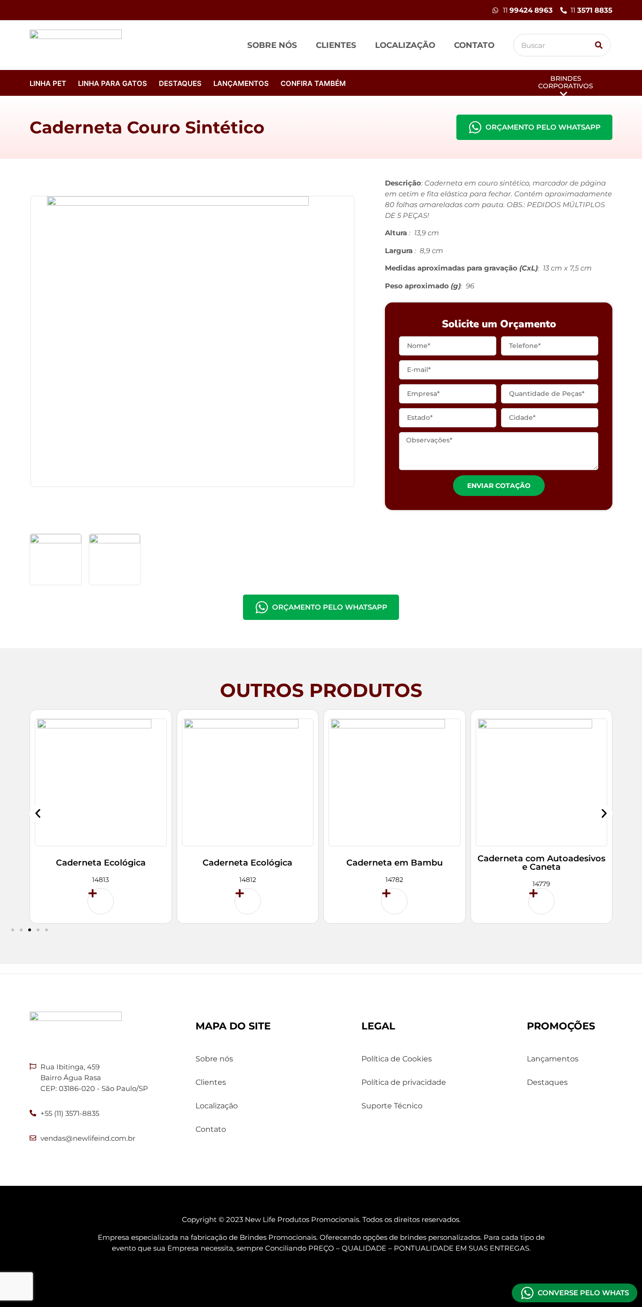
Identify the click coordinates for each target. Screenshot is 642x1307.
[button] (38, 813)
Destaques (180, 83)
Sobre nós (272, 45)
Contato (474, 45)
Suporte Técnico (392, 1105)
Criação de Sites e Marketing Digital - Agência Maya (321, 1274)
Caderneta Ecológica (101, 863)
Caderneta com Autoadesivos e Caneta (541, 862)
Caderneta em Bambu (394, 863)
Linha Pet (48, 83)
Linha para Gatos (112, 83)
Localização (405, 45)
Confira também (313, 83)
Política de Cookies (396, 1058)
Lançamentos (241, 83)
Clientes (336, 45)
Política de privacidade (403, 1082)
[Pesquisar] (598, 45)
